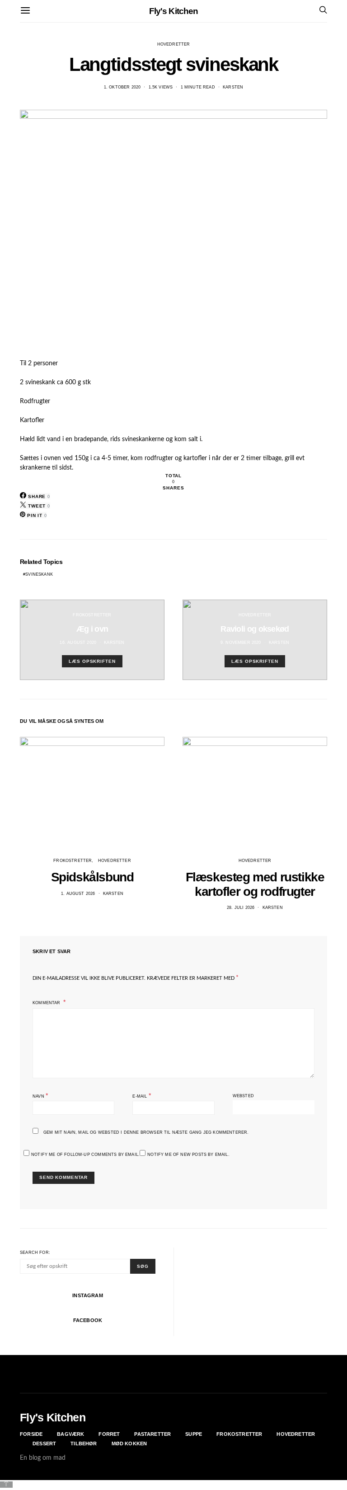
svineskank (39, 574)
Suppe (193, 1434)
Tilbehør (83, 1443)
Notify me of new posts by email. (188, 1154)
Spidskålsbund (92, 877)
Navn (40, 1095)
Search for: (35, 1252)
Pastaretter (152, 1434)
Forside (31, 1434)
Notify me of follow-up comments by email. (85, 1154)
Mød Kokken (129, 1443)
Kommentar (47, 1003)
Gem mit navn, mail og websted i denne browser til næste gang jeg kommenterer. (146, 1132)
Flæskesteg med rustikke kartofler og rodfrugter (255, 884)
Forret (109, 1434)
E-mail (141, 1095)
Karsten (233, 87)
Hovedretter (173, 44)
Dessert (44, 1443)
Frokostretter (92, 615)
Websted (243, 1096)
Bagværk (70, 1434)
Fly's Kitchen (173, 11)
